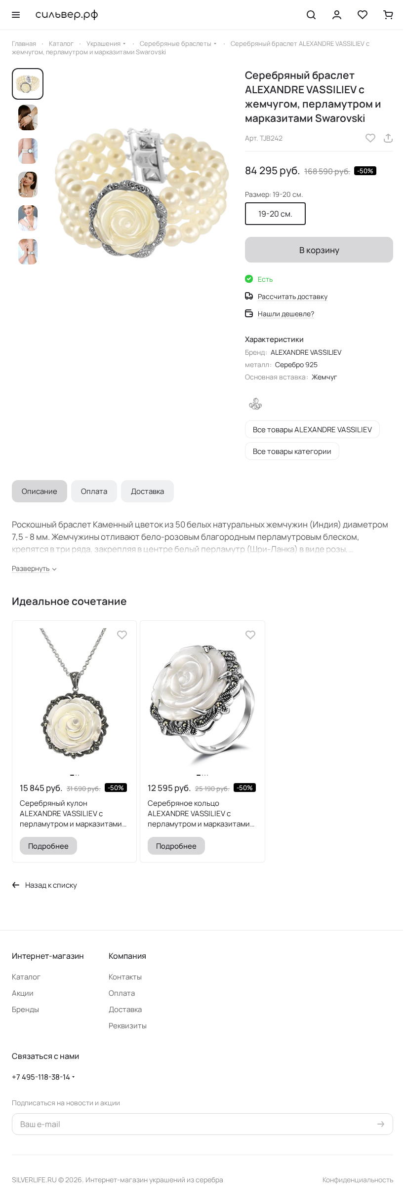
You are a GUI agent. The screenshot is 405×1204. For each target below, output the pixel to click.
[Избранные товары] (362, 15)
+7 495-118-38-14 (41, 1077)
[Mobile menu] (16, 15)
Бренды (25, 1009)
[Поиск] (311, 15)
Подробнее (48, 846)
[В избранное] (370, 138)
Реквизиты (128, 1025)
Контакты (125, 977)
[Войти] (337, 15)
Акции (23, 993)
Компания (127, 955)
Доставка (147, 491)
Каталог (26, 977)
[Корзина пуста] (388, 15)
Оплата (94, 491)
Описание (39, 491)
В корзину (319, 250)
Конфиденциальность (358, 1179)
